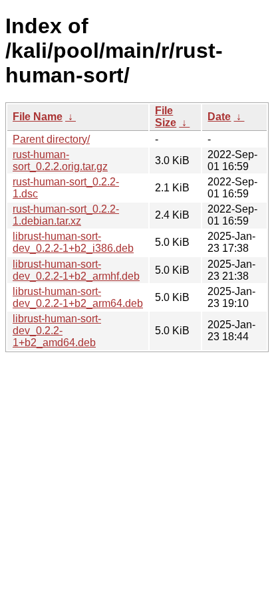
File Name (38, 116)
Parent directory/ (51, 139)
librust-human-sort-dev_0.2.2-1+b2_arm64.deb (78, 297)
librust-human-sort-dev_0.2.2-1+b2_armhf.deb (76, 270)
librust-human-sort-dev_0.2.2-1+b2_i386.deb (73, 242)
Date (219, 116)
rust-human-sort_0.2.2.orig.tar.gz (60, 160)
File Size (165, 116)
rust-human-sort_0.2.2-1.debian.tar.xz (66, 215)
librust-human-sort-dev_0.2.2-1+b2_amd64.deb (57, 330)
